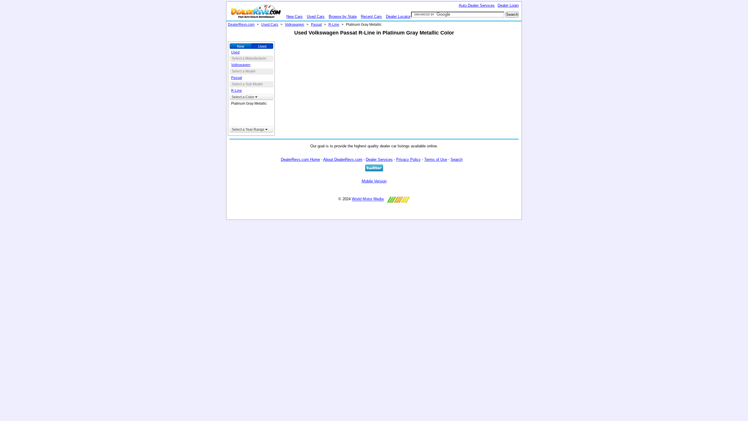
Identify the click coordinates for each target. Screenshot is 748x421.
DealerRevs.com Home (300, 159)
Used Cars (316, 16)
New (240, 46)
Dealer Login (508, 5)
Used (262, 46)
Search (457, 159)
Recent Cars (371, 16)
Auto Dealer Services (477, 5)
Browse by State (343, 16)
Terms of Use (435, 159)
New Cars (294, 16)
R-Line (333, 25)
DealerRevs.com (241, 25)
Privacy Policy (408, 159)
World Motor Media (368, 199)
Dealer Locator (398, 16)
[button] (251, 97)
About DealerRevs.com (342, 159)
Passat (316, 25)
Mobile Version (374, 181)
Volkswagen (294, 25)
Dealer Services (379, 159)
